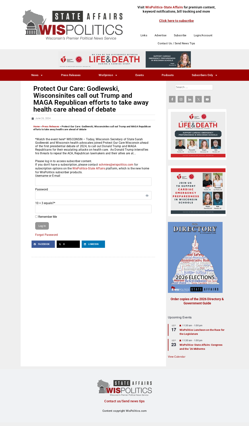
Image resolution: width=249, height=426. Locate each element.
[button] (43, 244)
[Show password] (146, 195)
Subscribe (180, 35)
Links (144, 35)
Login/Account (203, 35)
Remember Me (47, 216)
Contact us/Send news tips (124, 401)
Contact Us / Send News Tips (176, 43)
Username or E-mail (47, 175)
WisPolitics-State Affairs (88, 168)
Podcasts (168, 75)
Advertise (161, 35)
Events (139, 75)
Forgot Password (46, 235)
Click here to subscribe (176, 21)
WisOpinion (106, 75)
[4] (124, 59)
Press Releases (71, 75)
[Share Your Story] (198, 134)
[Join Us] (198, 191)
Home (36, 126)
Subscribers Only (202, 75)
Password (41, 189)
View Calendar (176, 356)
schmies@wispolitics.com (116, 164)
